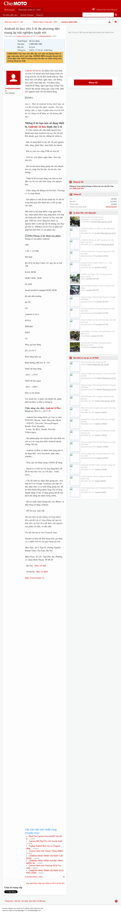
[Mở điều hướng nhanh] (109, 22)
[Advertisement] (45, 683)
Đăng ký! (93, 82)
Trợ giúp (24, 901)
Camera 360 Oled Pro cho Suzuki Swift (45, 841)
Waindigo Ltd (35, 910)
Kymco (83, 279)
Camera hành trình (23, 36)
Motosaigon (9, 10)
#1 (64, 877)
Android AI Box (53, 408)
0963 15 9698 (42, 571)
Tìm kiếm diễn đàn (10, 15)
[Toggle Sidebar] (115, 22)
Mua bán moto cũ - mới (29, 10)
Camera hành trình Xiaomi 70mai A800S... (47, 851)
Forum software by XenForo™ (22, 908)
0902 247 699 (40, 565)
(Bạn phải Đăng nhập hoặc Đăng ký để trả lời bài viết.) (45, 883)
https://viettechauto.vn (34, 577)
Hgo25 (83, 365)
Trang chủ (9, 901)
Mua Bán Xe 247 (87, 233)
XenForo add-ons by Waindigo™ (14, 910)
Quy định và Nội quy (37, 901)
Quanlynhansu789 (88, 256)
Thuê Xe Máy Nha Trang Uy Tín (93, 362)
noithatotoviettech (45, 36)
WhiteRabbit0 (111, 207)
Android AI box (32, 70)
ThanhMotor (86, 222)
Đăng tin (39, 15)
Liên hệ (17, 901)
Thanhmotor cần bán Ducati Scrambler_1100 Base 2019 (92, 218)
